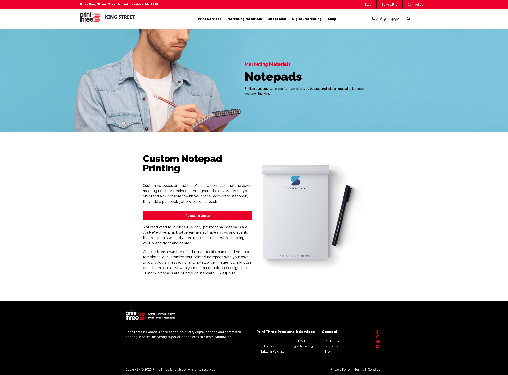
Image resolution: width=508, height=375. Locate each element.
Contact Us (415, 4)
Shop (332, 19)
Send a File (389, 4)
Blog (368, 4)
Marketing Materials (244, 19)
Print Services (209, 19)
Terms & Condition (369, 369)
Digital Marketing (307, 19)
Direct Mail (277, 19)
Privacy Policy (340, 369)
